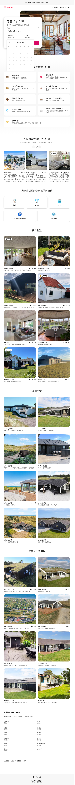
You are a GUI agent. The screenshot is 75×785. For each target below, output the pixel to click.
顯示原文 (45, 2)
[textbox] (14, 37)
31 (13, 68)
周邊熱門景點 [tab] (7, 716)
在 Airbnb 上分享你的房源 (60, 8)
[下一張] (39, 146)
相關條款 (39, 782)
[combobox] (23, 31)
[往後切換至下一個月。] (30, 42)
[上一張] (33, 146)
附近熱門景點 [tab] (29, 716)
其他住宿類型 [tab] (18, 716)
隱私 (33, 782)
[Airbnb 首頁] (8, 7)
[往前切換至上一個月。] (9, 42)
